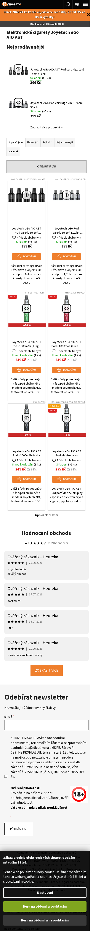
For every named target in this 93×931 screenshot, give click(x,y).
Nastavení (45, 892)
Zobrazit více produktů (45, 127)
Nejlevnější (32, 142)
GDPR (56, 747)
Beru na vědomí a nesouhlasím (45, 920)
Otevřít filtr (46, 166)
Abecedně (13, 151)
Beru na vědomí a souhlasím (45, 906)
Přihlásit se (18, 829)
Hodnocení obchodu (46, 533)
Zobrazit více (46, 670)
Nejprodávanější (64, 142)
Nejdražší (47, 142)
